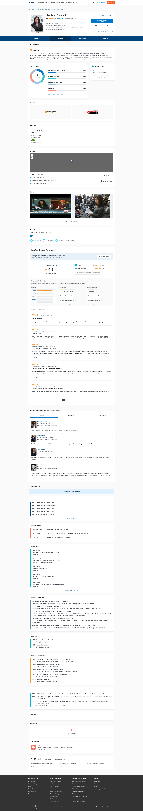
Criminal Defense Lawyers (78, 786)
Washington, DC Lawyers (56, 791)
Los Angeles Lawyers (55, 784)
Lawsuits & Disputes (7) (67, 291)
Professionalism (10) (94, 296)
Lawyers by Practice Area (57, 2)
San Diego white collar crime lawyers (67, 766)
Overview (37, 38)
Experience (82, 38)
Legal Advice (31, 786)
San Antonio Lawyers (55, 798)
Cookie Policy (48, 806)
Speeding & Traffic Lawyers (78, 801)
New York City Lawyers (55, 781)
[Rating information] (75, 18)
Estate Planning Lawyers (78, 791)
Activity (105, 38)
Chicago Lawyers (54, 786)
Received (43, 415)
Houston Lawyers (54, 789)
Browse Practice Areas (33, 789)
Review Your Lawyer (33, 784)
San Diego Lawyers (54, 801)
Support (96, 786)
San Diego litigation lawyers (37, 766)
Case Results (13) (93, 291)
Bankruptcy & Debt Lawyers (79, 781)
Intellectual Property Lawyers (79, 798)
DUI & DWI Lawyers (76, 789)
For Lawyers (31, 794)
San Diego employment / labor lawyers (96, 763)
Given (71, 415)
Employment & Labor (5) (67, 300)
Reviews (60, 38)
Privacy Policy (39, 806)
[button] (71, 161)
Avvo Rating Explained (99, 789)
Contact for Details (101, 77)
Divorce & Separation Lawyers (79, 796)
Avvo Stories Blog (32, 791)
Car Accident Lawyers (77, 794)
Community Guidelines (59, 806)
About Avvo (97, 781)
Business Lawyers (76, 784)
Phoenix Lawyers (54, 796)
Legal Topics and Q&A (71, 2)
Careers (96, 784)
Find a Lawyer (31, 781)
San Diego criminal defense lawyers (67, 763)
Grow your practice (100, 2)
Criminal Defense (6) (66, 296)
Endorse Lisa (102, 415)
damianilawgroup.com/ (39, 183)
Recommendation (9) (94, 300)
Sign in (112, 2)
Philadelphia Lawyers (55, 794)
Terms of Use (31, 806)
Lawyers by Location (42, 2)
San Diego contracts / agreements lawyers (41, 763)
